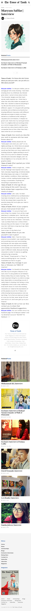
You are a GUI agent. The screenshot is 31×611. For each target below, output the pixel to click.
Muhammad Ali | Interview (10, 60)
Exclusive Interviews (7, 553)
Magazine (4, 563)
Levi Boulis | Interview (10, 498)
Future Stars (9, 7)
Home (2, 7)
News (2, 546)
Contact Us (4, 557)
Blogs (3, 550)
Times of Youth (10, 18)
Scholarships (5, 548)
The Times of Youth (17, 607)
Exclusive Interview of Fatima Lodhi (13, 68)
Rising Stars (4, 555)
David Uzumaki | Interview (11, 471)
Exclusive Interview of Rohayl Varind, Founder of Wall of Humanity (13, 413)
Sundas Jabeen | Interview (11, 525)
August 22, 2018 (6, 417)
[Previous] (14, 73)
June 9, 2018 (5, 386)
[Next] (17, 73)
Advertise (4, 561)
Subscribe (4, 559)
